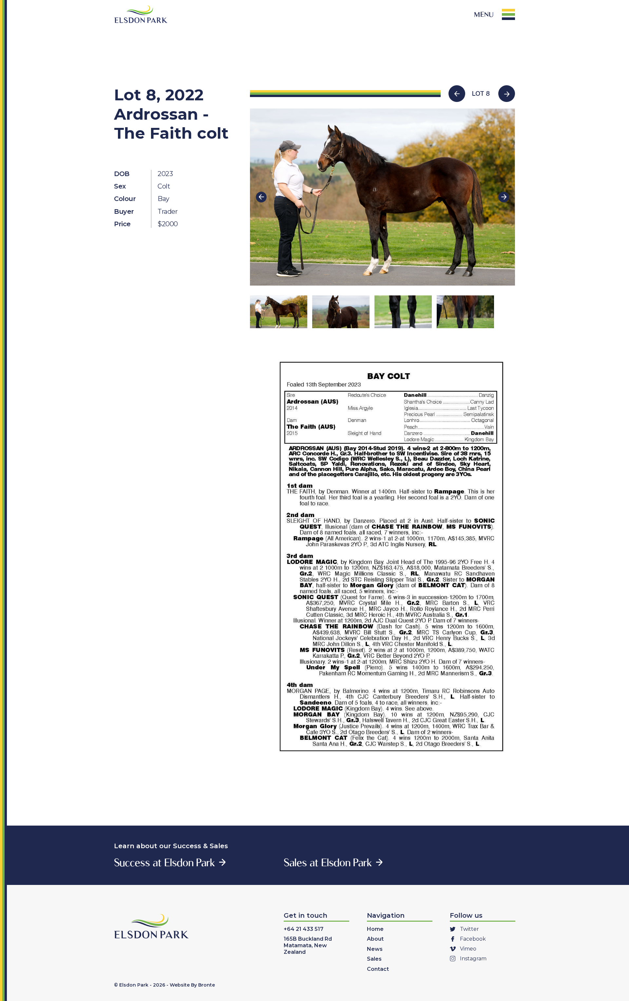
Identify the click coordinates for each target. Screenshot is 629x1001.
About (375, 939)
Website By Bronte (192, 985)
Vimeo (468, 949)
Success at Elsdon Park (164, 862)
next (503, 196)
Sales (374, 959)
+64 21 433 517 (303, 929)
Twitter (469, 929)
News (375, 949)
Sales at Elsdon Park (328, 862)
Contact (378, 969)
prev (261, 196)
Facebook (473, 939)
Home (375, 929)
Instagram (473, 958)
